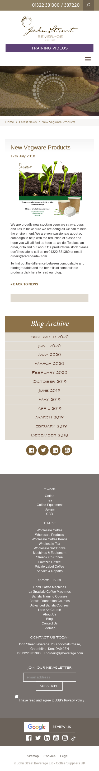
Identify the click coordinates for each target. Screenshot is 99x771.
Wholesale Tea (49, 544)
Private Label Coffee (49, 566)
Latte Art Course (49, 610)
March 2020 (49, 363)
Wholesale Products (49, 535)
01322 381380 (46, 5)
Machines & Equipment (49, 553)
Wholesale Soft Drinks (49, 548)
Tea (49, 500)
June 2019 (49, 390)
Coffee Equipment (50, 505)
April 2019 (50, 408)
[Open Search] (88, 5)
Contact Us (50, 623)
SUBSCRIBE (49, 686)
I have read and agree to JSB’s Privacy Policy (52, 700)
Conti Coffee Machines (49, 587)
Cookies (49, 756)
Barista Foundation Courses (50, 601)
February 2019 (49, 426)
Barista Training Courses (49, 596)
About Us (49, 614)
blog (58, 272)
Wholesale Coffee (49, 530)
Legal (64, 756)
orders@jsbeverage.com (65, 653)
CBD (49, 514)
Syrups (50, 509)
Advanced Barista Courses (49, 605)
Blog (49, 619)
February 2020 (49, 372)
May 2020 (49, 354)
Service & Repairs (50, 571)
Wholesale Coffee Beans (49, 539)
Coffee (49, 496)
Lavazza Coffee (49, 562)
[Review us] (49, 726)
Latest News (28, 122)
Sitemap (49, 628)
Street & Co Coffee (49, 557)
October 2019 (50, 381)
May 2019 (49, 399)
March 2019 (49, 417)
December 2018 (49, 435)
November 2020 (50, 337)
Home (9, 122)
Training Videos (49, 48)
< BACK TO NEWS (24, 284)
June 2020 (49, 346)
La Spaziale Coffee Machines (50, 592)
